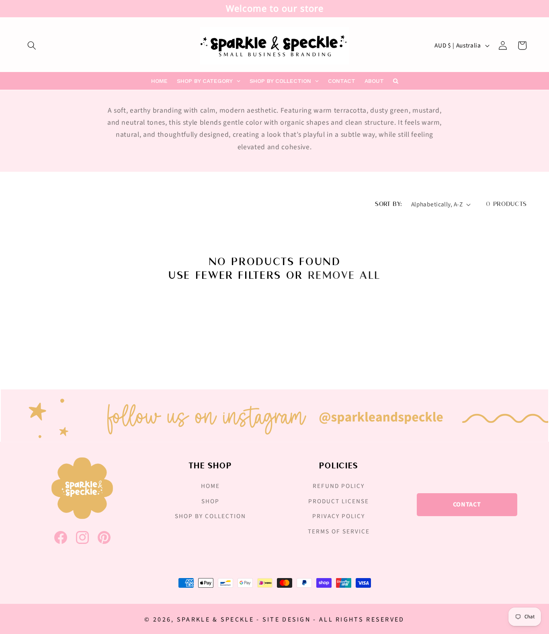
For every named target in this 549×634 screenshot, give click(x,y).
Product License (338, 501)
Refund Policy (339, 486)
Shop (210, 501)
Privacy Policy (338, 516)
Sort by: (388, 204)
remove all (344, 276)
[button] (31, 45)
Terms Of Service (339, 531)
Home (210, 486)
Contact (467, 504)
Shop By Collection (210, 516)
